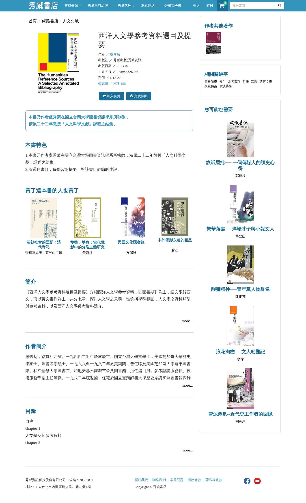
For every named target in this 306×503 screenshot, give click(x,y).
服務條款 (194, 480)
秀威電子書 (172, 5)
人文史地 (71, 21)
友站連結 (148, 5)
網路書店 (50, 21)
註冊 (210, 5)
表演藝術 (225, 86)
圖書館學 (211, 81)
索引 (222, 81)
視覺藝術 (211, 86)
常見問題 (176, 480)
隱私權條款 (213, 480)
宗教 (254, 81)
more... (187, 321)
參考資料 (234, 81)
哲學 (246, 81)
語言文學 (266, 81)
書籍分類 (72, 5)
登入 (196, 5)
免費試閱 (140, 96)
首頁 (33, 21)
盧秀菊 (115, 54)
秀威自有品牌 (98, 5)
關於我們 (141, 480)
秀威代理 (125, 5)
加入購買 (113, 96)
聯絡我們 (159, 480)
